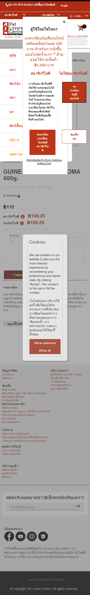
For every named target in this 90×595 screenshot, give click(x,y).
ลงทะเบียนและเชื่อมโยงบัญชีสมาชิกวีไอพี (43, 142)
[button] (64, 21)
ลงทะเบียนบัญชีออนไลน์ (74, 92)
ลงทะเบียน (82, 36)
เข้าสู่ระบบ (69, 36)
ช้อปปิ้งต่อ (74, 136)
